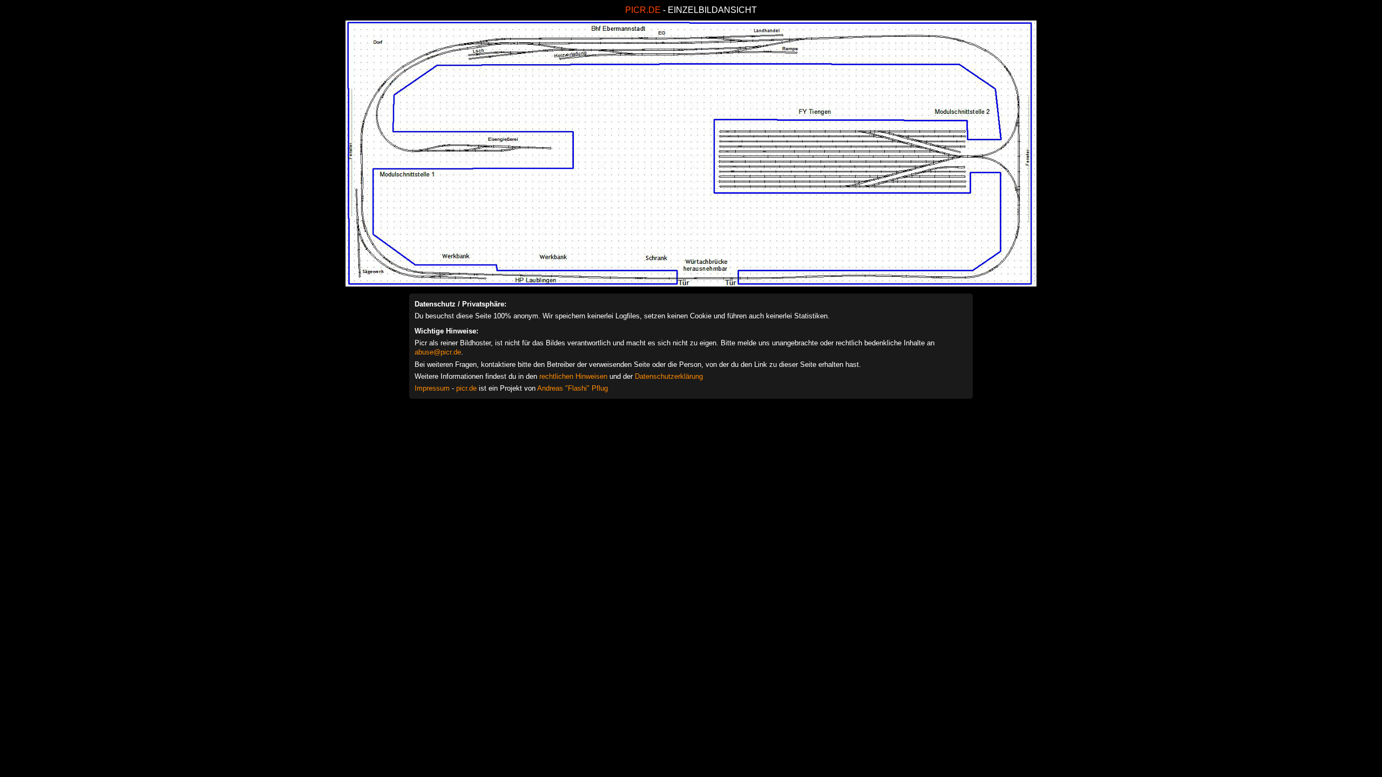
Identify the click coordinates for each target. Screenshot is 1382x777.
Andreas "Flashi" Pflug (572, 388)
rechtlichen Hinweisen (573, 376)
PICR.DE (643, 10)
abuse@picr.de (438, 352)
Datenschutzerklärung (669, 376)
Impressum (432, 388)
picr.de (466, 388)
